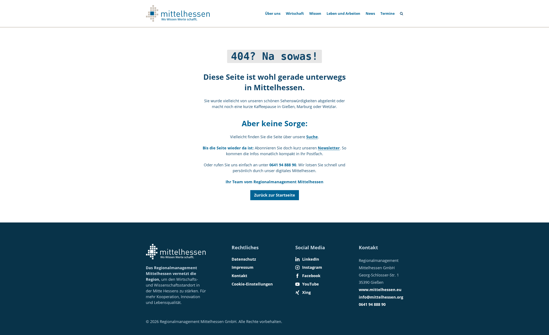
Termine (387, 13)
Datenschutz (244, 259)
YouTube (310, 284)
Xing (306, 292)
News (370, 13)
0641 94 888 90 (372, 304)
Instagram (312, 267)
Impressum (242, 267)
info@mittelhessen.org (381, 297)
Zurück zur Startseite (274, 195)
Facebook (311, 275)
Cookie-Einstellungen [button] (252, 284)
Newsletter (329, 147)
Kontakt (239, 275)
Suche (403, 12)
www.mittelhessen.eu (380, 289)
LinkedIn (310, 259)
